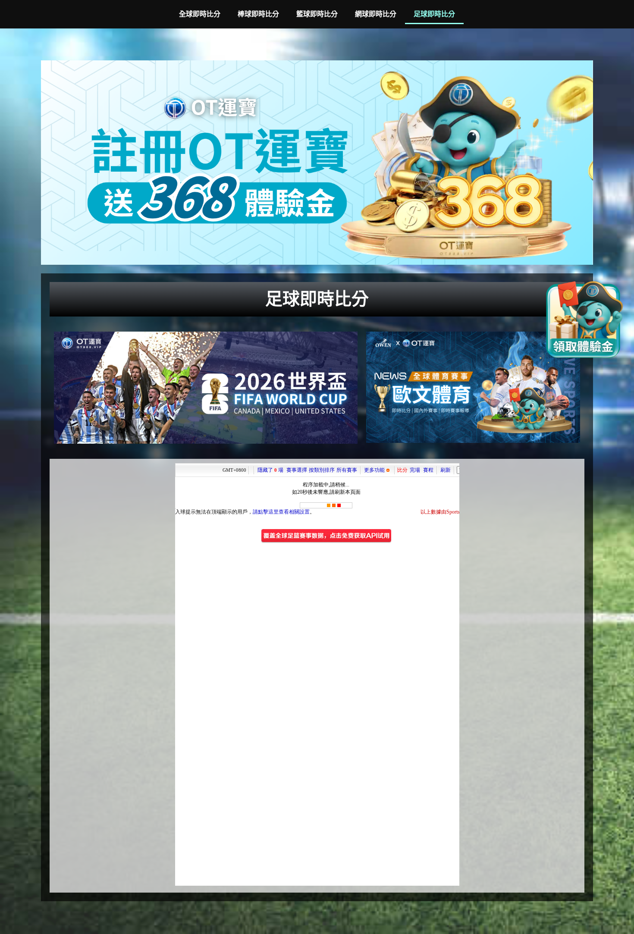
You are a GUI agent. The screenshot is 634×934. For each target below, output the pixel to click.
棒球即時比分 (258, 14)
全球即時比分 (199, 14)
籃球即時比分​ (317, 14)
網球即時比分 (375, 14)
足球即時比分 (434, 14)
